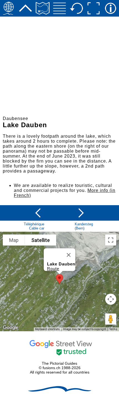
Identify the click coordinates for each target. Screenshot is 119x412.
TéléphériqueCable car (34, 226)
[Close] (68, 255)
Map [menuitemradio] (14, 240)
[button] (59, 279)
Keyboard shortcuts (47, 329)
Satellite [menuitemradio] (40, 240)
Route (53, 268)
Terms (113, 329)
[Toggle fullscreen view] (110, 240)
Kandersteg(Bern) (84, 226)
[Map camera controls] (110, 299)
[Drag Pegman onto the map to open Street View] (110, 319)
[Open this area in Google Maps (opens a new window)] (10, 327)
